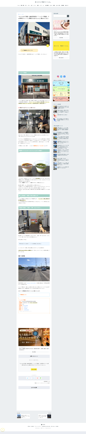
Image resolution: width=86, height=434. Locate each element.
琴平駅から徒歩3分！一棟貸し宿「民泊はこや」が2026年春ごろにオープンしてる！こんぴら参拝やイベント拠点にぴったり (63, 111)
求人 (26, 5)
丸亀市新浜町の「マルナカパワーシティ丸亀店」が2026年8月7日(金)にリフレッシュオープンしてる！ (63, 142)
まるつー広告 (58, 5)
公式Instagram (26, 309)
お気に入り (66, 5)
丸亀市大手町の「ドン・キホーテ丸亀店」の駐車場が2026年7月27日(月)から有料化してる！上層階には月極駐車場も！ (62, 129)
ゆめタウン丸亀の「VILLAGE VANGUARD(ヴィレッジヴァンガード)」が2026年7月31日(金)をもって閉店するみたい (63, 160)
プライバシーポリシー (38, 426)
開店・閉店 (22, 5)
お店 (31, 5)
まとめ (51, 5)
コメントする (34, 369)
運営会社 (29, 426)
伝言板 (54, 5)
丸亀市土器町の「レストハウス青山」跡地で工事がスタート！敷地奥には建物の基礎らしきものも (63, 164)
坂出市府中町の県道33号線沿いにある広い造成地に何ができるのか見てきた (63, 155)
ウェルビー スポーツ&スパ (31, 283)
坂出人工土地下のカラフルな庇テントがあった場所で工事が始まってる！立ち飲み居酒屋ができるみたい (63, 107)
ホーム (19, 5)
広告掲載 (62, 5)
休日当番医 (47, 5)
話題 (38, 5)
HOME (43, 424)
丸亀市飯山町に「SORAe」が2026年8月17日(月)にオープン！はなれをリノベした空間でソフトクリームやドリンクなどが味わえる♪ (63, 151)
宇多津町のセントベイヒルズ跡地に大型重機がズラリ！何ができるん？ (63, 167)
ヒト (43, 5)
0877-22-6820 (25, 305)
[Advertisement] (43, 9)
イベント (34, 5)
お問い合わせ (53, 426)
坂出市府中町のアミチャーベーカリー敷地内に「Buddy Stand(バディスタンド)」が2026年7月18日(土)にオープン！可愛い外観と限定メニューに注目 (63, 147)
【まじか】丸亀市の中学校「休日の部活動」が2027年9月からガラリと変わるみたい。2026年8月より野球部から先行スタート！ (63, 138)
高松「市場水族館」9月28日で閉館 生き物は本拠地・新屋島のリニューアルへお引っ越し (63, 120)
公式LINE (25, 308)
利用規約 (32, 426)
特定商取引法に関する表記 (46, 426)
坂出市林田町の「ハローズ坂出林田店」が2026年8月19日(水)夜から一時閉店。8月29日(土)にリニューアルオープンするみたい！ (63, 133)
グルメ (29, 5)
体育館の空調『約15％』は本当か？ (62, 114)
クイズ (41, 5)
